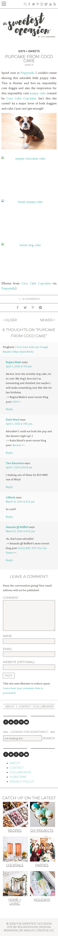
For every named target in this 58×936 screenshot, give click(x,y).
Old (14, 401)
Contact (25, 706)
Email (7, 649)
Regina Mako (13, 362)
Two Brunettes (15, 463)
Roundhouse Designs (34, 927)
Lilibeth (10, 497)
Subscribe (18, 777)
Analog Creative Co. (39, 930)
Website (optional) (18, 662)
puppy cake (38, 93)
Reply (9, 409)
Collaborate (44, 706)
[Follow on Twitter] (11, 722)
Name (7, 636)
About (10, 706)
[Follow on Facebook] (5, 722)
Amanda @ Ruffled (17, 527)
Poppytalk (27, 73)
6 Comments (31, 299)
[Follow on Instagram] (16, 722)
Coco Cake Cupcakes (21, 98)
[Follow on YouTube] (26, 722)
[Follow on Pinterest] (21, 722)
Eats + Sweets (29, 51)
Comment (11, 597)
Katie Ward (12, 419)
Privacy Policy (22, 781)
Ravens (16, 445)
